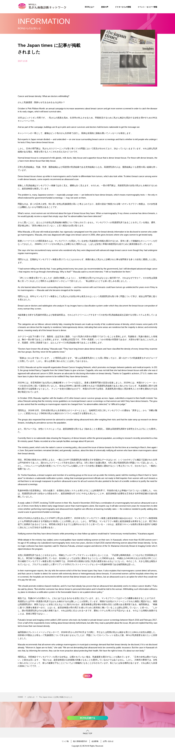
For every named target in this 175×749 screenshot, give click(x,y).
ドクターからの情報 (123, 7)
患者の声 (104, 7)
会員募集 (95, 741)
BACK (87, 676)
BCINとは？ (89, 7)
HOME (20, 697)
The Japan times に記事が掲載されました (55, 697)
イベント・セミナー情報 (147, 7)
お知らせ (31, 697)
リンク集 (65, 741)
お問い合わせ (108, 741)
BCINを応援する (87, 718)
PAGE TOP (87, 733)
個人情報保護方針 (80, 741)
